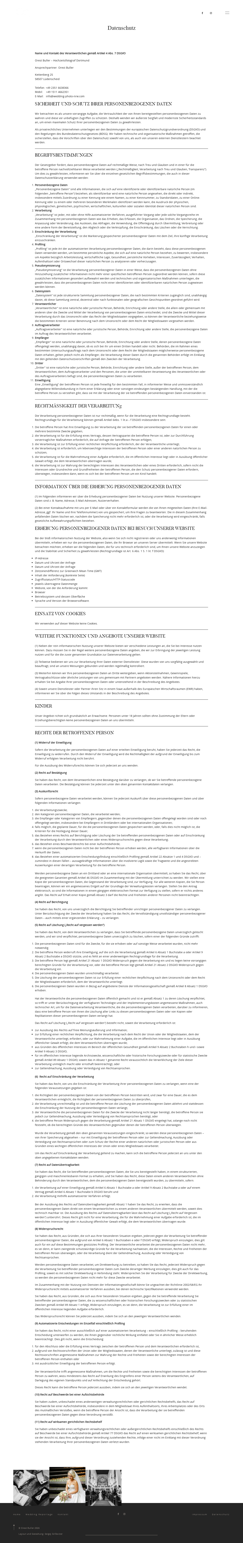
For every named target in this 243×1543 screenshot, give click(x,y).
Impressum (199, 1514)
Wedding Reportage (39, 1514)
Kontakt (63, 1514)
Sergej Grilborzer (54, 1533)
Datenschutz (221, 1514)
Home (17, 1514)
